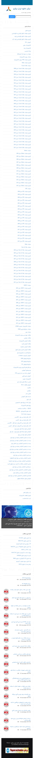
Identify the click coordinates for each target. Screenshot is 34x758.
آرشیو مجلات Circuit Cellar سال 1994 (22, 86)
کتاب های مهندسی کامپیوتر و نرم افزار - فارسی (20, 426)
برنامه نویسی (28, 51)
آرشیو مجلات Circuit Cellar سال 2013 (22, 141)
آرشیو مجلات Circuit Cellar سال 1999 (22, 100)
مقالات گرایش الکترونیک (25, 341)
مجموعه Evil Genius (26, 414)
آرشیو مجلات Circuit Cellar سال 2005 (22, 118)
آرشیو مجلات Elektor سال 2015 (23, 185)
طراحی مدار (28, 393)
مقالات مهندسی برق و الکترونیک (23, 335)
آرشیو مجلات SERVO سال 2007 (23, 300)
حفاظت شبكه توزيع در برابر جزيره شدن (21, 646)
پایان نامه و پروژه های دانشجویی (23, 402)
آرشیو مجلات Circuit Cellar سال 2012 (22, 139)
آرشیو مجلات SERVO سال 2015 (23, 323)
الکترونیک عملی (27, 45)
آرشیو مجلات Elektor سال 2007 (23, 162)
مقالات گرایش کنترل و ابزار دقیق (23, 349)
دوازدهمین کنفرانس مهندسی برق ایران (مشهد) (20, 461)
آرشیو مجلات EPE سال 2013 (24, 235)
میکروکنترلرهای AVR (26, 361)
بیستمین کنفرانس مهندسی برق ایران (22, 455)
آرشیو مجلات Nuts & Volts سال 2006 (22, 256)
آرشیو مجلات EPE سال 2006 (24, 215)
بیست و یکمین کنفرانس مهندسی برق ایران (20, 452)
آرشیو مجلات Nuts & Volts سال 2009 (22, 264)
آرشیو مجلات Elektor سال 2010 (23, 171)
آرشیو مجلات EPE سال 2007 (24, 218)
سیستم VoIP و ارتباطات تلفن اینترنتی (20, 520)
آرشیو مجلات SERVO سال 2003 (23, 288)
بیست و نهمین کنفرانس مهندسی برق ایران (20, 446)
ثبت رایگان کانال (27, 492)
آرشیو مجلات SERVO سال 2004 (23, 291)
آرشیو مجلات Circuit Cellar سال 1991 (22, 77)
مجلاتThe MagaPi (26, 584)
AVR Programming (26, 578)
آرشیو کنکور (28, 30)
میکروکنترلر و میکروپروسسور (24, 353)
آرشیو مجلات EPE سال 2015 (24, 241)
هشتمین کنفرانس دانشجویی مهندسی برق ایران (19, 475)
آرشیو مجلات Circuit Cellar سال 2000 (22, 103)
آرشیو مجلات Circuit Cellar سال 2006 (22, 121)
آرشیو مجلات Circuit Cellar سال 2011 (22, 136)
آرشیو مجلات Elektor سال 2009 (23, 168)
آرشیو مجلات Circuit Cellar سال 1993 (22, 83)
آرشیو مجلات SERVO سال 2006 (23, 297)
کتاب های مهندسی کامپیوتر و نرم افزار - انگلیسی (19, 423)
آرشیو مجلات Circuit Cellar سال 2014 (22, 144)
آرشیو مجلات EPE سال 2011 (24, 229)
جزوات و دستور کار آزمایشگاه (24, 54)
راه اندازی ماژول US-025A (25, 538)
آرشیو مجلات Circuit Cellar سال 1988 (22, 68)
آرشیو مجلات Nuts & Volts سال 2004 (22, 250)
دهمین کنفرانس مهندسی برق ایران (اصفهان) (20, 458)
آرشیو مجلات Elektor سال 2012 (23, 177)
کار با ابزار (29, 399)
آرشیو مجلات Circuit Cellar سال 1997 (22, 95)
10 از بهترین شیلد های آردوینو (23, 544)
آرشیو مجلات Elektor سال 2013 (23, 180)
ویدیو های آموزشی (26, 370)
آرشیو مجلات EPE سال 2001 (24, 200)
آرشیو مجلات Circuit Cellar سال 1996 (22, 92)
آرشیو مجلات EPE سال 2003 (24, 206)
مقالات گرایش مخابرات (25, 347)
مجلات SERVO (27, 285)
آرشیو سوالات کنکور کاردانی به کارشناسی (21, 33)
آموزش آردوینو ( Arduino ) (24, 355)
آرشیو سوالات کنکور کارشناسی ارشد (22, 36)
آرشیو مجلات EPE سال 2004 (24, 209)
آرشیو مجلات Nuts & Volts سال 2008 (22, 262)
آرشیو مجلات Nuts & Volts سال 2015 (22, 282)
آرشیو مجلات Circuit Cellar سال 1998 (22, 98)
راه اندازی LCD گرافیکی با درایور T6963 (22, 558)
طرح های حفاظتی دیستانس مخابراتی (21, 654)
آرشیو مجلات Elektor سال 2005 (23, 156)
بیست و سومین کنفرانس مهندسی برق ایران (20, 440)
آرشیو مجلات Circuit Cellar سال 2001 (22, 106)
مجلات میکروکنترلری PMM (24, 329)
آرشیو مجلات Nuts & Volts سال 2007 (22, 259)
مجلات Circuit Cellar (26, 65)
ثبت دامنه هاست (27, 498)
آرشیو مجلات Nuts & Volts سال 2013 (22, 276)
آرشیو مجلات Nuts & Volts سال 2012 (22, 273)
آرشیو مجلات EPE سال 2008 (24, 221)
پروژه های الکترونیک (26, 405)
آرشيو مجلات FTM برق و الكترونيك (22, 60)
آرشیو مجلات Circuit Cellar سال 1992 (22, 80)
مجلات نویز (28, 332)
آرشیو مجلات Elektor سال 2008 (23, 165)
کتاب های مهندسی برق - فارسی (23, 420)
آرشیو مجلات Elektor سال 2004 (23, 153)
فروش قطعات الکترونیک (25, 495)
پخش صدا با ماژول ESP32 (25, 564)
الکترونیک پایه (27, 48)
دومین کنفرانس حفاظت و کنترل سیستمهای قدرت (19, 464)
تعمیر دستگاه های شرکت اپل (24, 382)
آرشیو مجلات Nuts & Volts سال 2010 (22, 267)
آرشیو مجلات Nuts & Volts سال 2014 (22, 279)
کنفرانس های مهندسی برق (24, 435)
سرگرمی (29, 390)
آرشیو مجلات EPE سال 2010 (24, 226)
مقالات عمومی (27, 338)
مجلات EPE (28, 188)
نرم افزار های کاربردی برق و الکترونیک (22, 367)
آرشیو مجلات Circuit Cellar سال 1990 (22, 74)
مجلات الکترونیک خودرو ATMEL (23, 326)
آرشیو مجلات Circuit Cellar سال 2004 (22, 115)
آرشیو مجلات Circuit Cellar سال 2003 (22, 112)
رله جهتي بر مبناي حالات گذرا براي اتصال (21, 597)
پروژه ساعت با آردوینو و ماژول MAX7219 (21, 552)
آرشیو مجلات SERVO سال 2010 (23, 308)
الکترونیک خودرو (27, 379)
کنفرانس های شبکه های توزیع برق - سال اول (20, 431)
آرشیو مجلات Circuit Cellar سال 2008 (22, 127)
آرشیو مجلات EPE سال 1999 (24, 194)
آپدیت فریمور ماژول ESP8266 (24, 555)
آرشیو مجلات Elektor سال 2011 (23, 174)
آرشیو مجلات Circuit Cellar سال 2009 (22, 130)
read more (19, 525)
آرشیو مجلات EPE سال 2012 (24, 232)
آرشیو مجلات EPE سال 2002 (24, 203)
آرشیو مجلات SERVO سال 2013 (23, 317)
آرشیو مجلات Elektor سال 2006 (23, 159)
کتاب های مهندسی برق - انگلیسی (23, 417)
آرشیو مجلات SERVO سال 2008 (23, 303)
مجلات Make (28, 244)
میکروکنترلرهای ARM (26, 358)
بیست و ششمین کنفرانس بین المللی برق (21, 443)
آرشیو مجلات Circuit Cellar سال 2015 (22, 147)
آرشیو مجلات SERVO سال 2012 (23, 314)
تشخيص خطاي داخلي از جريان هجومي (21, 662)
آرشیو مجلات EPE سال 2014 (24, 238)
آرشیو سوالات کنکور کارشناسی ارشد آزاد (21, 39)
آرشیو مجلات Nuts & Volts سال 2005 (22, 253)
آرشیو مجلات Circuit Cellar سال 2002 (22, 109)
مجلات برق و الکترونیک (25, 57)
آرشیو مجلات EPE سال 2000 (24, 197)
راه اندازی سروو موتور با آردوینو (23, 561)
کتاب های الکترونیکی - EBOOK (23, 411)
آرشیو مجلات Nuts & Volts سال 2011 (22, 270)
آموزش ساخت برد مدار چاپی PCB (23, 373)
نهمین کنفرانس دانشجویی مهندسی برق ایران (20, 470)
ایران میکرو (26, 521)
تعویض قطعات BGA (26, 385)
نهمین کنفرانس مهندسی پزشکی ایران (22, 472)
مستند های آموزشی (26, 396)
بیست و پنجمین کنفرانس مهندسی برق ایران (20, 449)
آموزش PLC (28, 42)
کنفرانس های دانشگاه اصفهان (24, 478)
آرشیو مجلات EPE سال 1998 (24, 191)
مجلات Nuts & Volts (26, 247)
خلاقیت (29, 388)
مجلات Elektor (27, 150)
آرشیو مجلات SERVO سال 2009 (23, 305)
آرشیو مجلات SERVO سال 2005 (23, 294)
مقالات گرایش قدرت (26, 344)
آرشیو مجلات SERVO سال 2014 (23, 320)
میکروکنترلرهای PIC (26, 364)
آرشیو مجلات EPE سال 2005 (24, 212)
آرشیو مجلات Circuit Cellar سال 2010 (22, 133)
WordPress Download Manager (21, 744)
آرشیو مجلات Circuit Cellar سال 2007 (22, 124)
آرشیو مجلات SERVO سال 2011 (23, 311)
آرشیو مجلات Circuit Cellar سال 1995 (22, 89)
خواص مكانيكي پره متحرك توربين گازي (21, 710)
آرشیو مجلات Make (26, 63)
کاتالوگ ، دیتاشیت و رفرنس (24, 408)
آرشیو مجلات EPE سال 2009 (24, 223)
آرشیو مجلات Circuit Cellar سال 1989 (22, 71)
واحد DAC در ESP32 (26, 549)
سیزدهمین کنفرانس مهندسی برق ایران (22, 467)
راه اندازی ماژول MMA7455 (24, 541)
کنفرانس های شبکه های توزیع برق (23, 429)
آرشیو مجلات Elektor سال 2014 (23, 182)
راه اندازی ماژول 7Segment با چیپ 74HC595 (21, 547)
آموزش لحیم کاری (26, 376)
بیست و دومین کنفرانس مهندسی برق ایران (20, 437)
